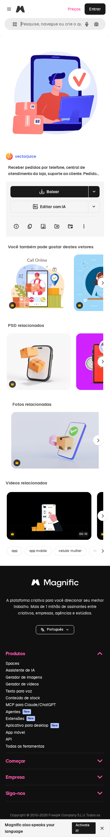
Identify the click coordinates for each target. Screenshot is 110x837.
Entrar (95, 9)
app (14, 551)
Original (36, 48)
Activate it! (82, 828)
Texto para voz (19, 691)
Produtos (15, 653)
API (9, 739)
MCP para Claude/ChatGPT (31, 704)
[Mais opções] (83, 226)
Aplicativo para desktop (32, 725)
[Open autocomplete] (12, 24)
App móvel (15, 732)
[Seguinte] (103, 282)
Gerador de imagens (24, 677)
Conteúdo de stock (23, 697)
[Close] (102, 828)
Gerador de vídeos (22, 684)
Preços (74, 9)
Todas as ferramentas (25, 746)
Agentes (18, 711)
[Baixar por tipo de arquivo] (94, 191)
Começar (15, 761)
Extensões (20, 718)
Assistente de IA (20, 670)
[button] (55, 629)
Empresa (15, 777)
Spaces (12, 663)
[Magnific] (55, 583)
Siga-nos (15, 793)
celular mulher (70, 551)
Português (55, 629)
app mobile (38, 551)
